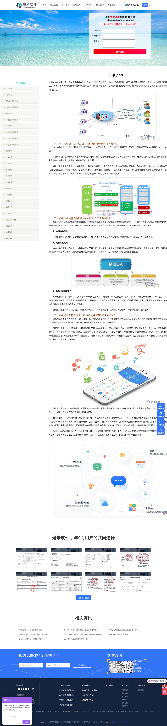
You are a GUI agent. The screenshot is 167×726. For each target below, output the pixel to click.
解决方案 (54, 5)
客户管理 (9, 126)
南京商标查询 (67, 711)
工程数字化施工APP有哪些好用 (76, 639)
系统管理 (9, 226)
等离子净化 (139, 711)
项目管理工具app (127, 711)
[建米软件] (26, 5)
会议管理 (9, 163)
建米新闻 (125, 703)
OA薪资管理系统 (12, 107)
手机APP (9, 238)
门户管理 (9, 213)
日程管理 (9, 195)
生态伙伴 (100, 5)
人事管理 (9, 170)
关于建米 (111, 5)
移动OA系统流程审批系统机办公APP (33, 635)
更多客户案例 (83, 598)
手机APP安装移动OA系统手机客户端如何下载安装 (83, 635)
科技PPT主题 (149, 711)
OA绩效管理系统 (12, 101)
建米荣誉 (125, 696)
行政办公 (9, 95)
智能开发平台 (11, 220)
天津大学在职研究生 (97, 711)
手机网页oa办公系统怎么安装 (30, 630)
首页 (44, 5)
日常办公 (9, 201)
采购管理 (9, 113)
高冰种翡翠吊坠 (40, 711)
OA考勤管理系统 (12, 132)
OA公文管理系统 (12, 138)
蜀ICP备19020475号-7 (118, 722)
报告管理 (9, 176)
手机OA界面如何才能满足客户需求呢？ (124, 630)
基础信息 (9, 232)
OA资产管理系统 (12, 145)
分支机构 (125, 706)
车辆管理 (9, 151)
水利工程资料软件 (113, 711)
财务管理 (9, 182)
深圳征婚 (77, 711)
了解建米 (125, 690)
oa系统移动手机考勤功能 (118, 635)
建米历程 (125, 693)
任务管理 (9, 157)
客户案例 (65, 5)
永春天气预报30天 (54, 711)
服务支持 (88, 5)
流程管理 (9, 89)
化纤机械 (85, 711)
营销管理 (9, 188)
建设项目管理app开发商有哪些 (31, 639)
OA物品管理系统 (12, 120)
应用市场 (77, 5)
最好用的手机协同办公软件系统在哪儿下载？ (81, 630)
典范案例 (140, 690)
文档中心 (9, 207)
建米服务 (125, 700)
